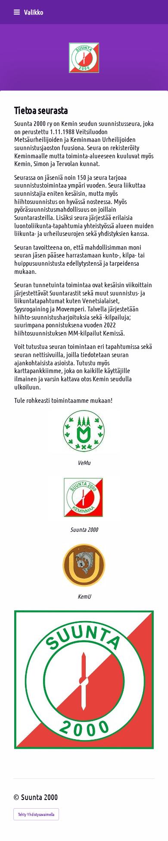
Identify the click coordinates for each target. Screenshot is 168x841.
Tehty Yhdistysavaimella (36, 814)
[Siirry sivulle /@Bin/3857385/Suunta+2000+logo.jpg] (84, 498)
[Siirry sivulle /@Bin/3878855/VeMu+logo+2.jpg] (84, 431)
